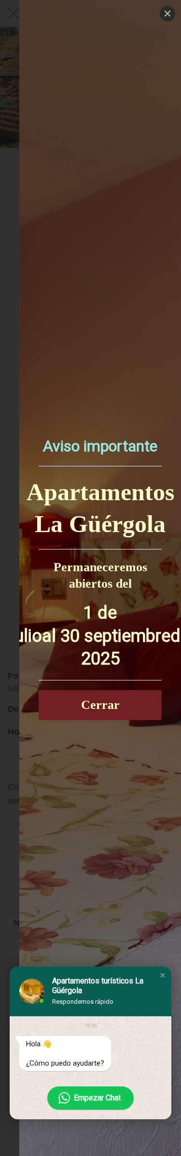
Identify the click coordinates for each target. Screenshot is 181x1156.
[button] (162, 975)
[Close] (167, 13)
